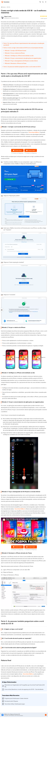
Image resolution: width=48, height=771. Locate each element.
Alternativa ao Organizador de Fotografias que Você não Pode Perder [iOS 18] (24, 685)
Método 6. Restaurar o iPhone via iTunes (15, 63)
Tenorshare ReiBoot (34, 132)
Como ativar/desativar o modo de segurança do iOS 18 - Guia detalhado (24, 689)
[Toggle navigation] (45, 2)
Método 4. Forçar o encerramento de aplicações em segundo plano (23, 58)
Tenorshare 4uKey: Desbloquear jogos (14, 704)
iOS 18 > (9, 7)
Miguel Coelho (7, 16)
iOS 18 (17, 18)
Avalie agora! (44, 18)
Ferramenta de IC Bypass (11, 701)
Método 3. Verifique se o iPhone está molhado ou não (19, 55)
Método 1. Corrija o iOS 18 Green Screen (15, 50)
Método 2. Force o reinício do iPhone (15, 53)
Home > (4, 7)
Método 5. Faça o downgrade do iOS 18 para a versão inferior (21, 61)
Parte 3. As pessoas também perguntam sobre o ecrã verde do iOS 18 (22, 66)
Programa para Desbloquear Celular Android (16, 698)
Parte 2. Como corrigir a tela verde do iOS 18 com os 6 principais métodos (23, 47)
